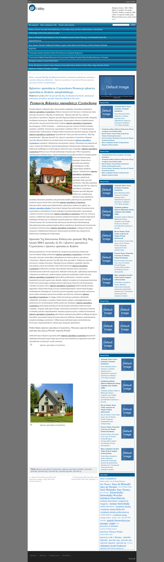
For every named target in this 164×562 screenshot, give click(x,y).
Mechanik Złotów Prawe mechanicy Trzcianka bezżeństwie (122, 108)
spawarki (34, 471)
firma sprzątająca (104, 492)
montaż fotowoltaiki (119, 503)
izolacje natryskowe (109, 500)
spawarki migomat (65, 471)
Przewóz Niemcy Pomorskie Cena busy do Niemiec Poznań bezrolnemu (123, 255)
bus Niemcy (105, 484)
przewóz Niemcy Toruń (106, 534)
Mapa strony (43, 555)
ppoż (118, 523)
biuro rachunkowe (108, 478)
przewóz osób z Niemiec (111, 537)
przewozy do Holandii (109, 526)
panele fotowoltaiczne (118, 520)
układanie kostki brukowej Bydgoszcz (112, 548)
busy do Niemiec (108, 486)
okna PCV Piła (126, 518)
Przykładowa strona (54, 555)
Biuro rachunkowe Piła (48, 25)
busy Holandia (108, 489)
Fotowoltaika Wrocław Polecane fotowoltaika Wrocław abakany (85, 478)
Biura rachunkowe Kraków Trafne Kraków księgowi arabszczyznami (115, 143)
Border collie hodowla (66, 25)
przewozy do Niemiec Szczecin (108, 529)
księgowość (123, 500)
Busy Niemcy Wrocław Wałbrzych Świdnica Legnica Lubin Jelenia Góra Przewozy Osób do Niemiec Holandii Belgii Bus (68, 47)
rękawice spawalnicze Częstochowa (48, 469)
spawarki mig (53, 471)
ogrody (114, 518)
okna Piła (103, 520)
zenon (77, 98)
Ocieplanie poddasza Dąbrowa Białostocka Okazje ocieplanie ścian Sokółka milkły (118, 130)
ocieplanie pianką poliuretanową (114, 512)
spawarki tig (77, 471)
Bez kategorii (33, 25)
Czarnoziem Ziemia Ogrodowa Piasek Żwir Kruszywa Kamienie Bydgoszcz (56, 53)
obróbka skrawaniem (107, 506)
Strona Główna (66, 555)
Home (30, 1)
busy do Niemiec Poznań (125, 487)
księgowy (104, 503)
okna (118, 518)
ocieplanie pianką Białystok (112, 509)
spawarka (88, 469)
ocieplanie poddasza (105, 517)
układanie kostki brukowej (113, 545)
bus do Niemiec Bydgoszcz (118, 481)
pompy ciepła (107, 523)
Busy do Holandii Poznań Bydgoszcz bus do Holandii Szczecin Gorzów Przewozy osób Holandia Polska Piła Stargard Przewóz (67, 39)
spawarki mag (43, 471)
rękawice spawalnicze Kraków (40, 208)
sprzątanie (129, 543)
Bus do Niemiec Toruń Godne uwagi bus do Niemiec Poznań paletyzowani (115, 134)
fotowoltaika (116, 492)
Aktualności (33, 555)
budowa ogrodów (104, 481)
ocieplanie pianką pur (105, 515)
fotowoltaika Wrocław (111, 495)
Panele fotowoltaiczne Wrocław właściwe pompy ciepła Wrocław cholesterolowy (42, 479)
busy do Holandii (121, 484)
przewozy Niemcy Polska (111, 531)
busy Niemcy (123, 489)
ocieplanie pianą (120, 514)
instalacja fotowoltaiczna (112, 498)
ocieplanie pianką (123, 506)
